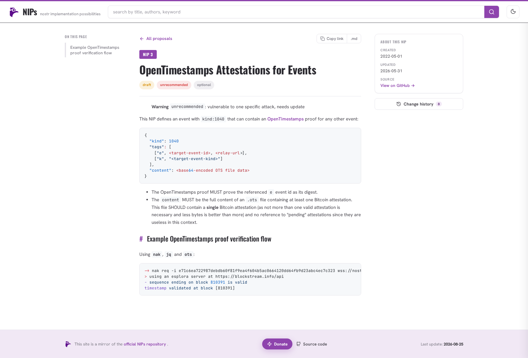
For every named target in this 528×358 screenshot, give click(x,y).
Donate (281, 344)
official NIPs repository (145, 344)
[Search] (491, 12)
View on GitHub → (397, 85)
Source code (315, 344)
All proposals (159, 38)
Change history (422, 104)
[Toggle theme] (513, 11)
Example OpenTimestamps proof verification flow (94, 50)
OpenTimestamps (285, 119)
